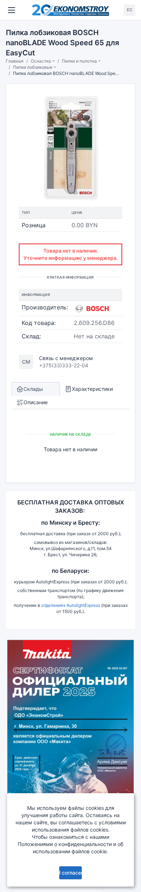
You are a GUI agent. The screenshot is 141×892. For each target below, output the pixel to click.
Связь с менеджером (66, 358)
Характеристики (92, 389)
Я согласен (70, 873)
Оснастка (41, 61)
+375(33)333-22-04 (63, 365)
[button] (15, 730)
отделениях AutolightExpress (70, 605)
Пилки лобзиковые (32, 67)
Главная (15, 61)
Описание (36, 402)
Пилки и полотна (79, 61)
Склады (33, 389)
